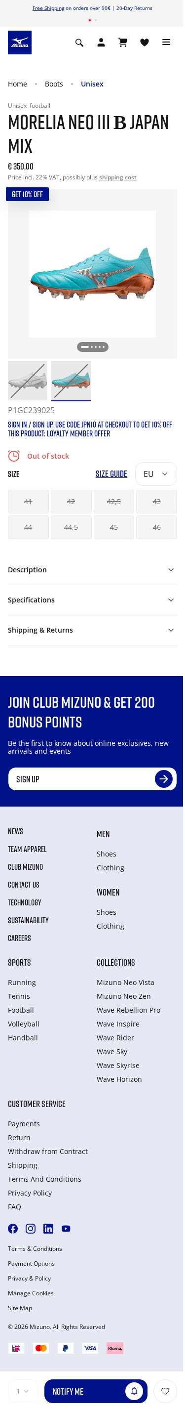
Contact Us (23, 885)
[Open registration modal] (101, 42)
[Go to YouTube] (66, 1229)
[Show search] (79, 42)
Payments (24, 1123)
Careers (19, 938)
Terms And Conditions (44, 1179)
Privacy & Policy (29, 1278)
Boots (54, 83)
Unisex (92, 83)
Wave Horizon (119, 1079)
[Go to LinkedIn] (48, 1229)
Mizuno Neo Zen (124, 996)
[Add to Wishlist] (165, 1391)
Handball (23, 1037)
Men (103, 833)
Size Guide (111, 474)
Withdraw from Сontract (48, 1151)
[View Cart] (123, 42)
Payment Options (31, 1263)
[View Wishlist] (144, 42)
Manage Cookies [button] (31, 1293)
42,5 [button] (114, 501)
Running (22, 982)
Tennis (19, 996)
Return (19, 1137)
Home (17, 83)
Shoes (106, 853)
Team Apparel (27, 849)
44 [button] (28, 527)
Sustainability (28, 920)
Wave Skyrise (118, 1065)
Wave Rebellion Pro (128, 1010)
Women (108, 892)
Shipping (22, 1165)
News (15, 831)
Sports (19, 962)
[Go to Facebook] (13, 1229)
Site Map (20, 1308)
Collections (116, 962)
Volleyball (23, 1023)
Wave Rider (115, 1037)
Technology (24, 902)
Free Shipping (48, 7)
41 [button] (28, 501)
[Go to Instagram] (31, 1229)
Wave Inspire (118, 1023)
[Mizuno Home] (20, 42)
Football (21, 1010)
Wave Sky (112, 1051)
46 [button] (157, 527)
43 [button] (157, 501)
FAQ (14, 1206)
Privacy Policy (30, 1192)
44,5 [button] (71, 527)
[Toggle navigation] (166, 42)
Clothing (110, 867)
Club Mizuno (25, 867)
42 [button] (71, 501)
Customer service (37, 1103)
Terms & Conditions (35, 1248)
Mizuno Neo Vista (125, 982)
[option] (27, 380)
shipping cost (118, 177)
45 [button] (114, 527)
